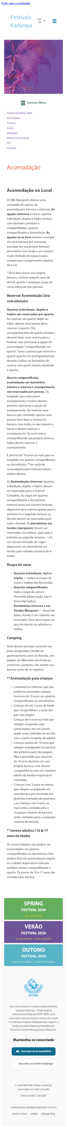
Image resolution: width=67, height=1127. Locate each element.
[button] (33, 1051)
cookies (34, 1114)
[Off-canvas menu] (54, 21)
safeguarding (48, 1114)
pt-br (40, 21)
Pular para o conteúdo (15, 3)
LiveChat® (41, 1096)
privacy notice (19, 1114)
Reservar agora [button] (33, 81)
